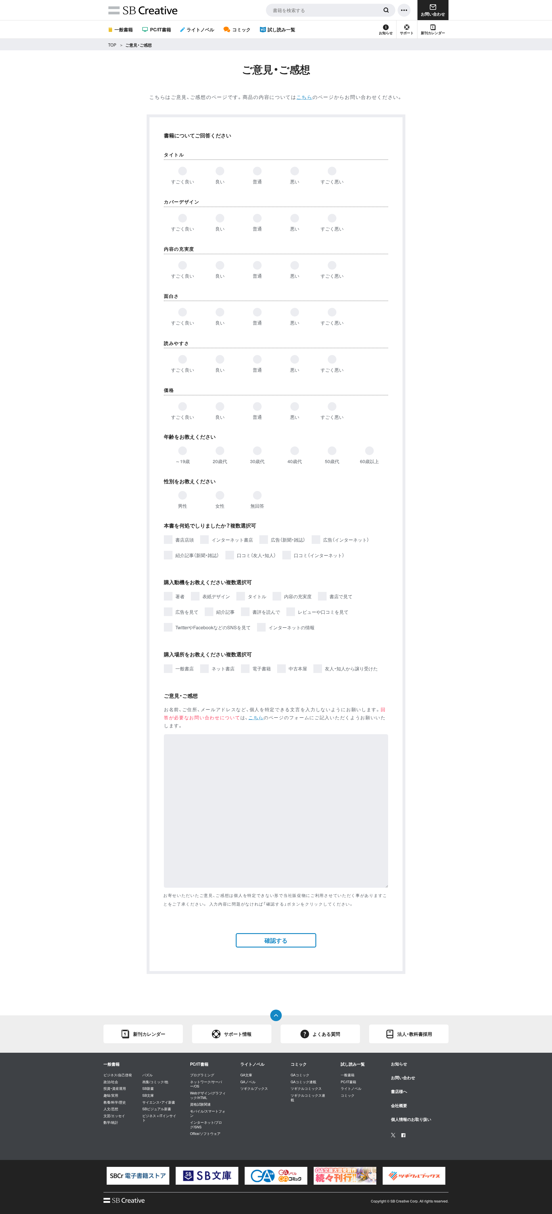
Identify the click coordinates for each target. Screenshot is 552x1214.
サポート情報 (238, 1034)
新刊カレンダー (433, 32)
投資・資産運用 (114, 1088)
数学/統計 (110, 1122)
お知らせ (386, 32)
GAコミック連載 (303, 1081)
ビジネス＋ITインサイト (159, 1117)
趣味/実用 (110, 1095)
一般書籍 (123, 29)
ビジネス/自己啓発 (117, 1075)
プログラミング (202, 1075)
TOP (112, 45)
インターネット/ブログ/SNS (206, 1124)
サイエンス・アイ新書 (158, 1102)
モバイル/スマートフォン (207, 1113)
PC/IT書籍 (160, 29)
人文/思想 (110, 1108)
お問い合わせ (403, 1077)
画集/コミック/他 (155, 1081)
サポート (407, 32)
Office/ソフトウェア (205, 1133)
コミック (241, 29)
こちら (304, 96)
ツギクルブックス (254, 1088)
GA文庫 (246, 1075)
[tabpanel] (138, 1176)
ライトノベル (200, 29)
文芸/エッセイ (114, 1115)
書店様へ (399, 1091)
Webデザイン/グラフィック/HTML (208, 1095)
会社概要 (399, 1105)
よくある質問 (326, 1034)
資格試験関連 (200, 1104)
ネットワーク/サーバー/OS (206, 1083)
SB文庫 (148, 1095)
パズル (147, 1075)
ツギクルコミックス (306, 1088)
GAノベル (248, 1081)
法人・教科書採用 (414, 1034)
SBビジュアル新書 (156, 1108)
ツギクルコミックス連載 (308, 1097)
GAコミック (300, 1075)
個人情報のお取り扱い (411, 1119)
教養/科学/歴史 (114, 1102)
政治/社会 (110, 1081)
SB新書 (148, 1088)
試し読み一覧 (281, 29)
